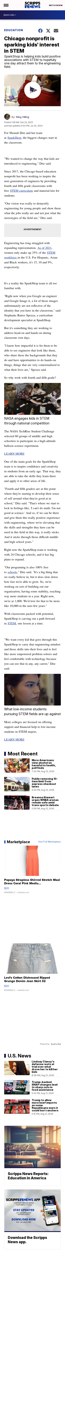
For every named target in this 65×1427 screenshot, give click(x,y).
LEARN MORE (14, 453)
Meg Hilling (22, 117)
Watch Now (55, 5)
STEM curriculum (21, 190)
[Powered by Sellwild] (56, 1044)
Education (13, 30)
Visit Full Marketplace (49, 842)
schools (12, 572)
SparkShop (14, 137)
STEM (12, 623)
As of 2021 (44, 248)
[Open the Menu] (6, 5)
